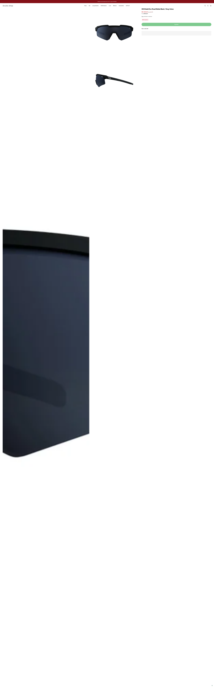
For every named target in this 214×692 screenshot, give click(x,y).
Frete (142, 16)
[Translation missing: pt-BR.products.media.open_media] (46, 349)
